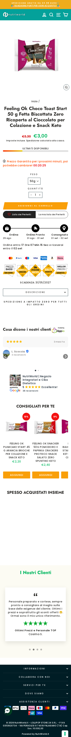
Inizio (34, 101)
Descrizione (35, 292)
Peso (34, 174)
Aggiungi (16, 475)
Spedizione (32, 140)
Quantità (35, 188)
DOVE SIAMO (34, 693)
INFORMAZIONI (34, 668)
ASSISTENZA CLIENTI (34, 701)
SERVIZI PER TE (34, 685)
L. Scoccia (18, 351)
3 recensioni (19, 354)
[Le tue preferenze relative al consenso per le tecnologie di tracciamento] (65, 733)
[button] (5, 356)
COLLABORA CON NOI (34, 677)
